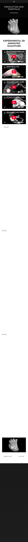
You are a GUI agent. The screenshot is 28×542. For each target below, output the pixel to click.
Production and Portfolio (14, 8)
